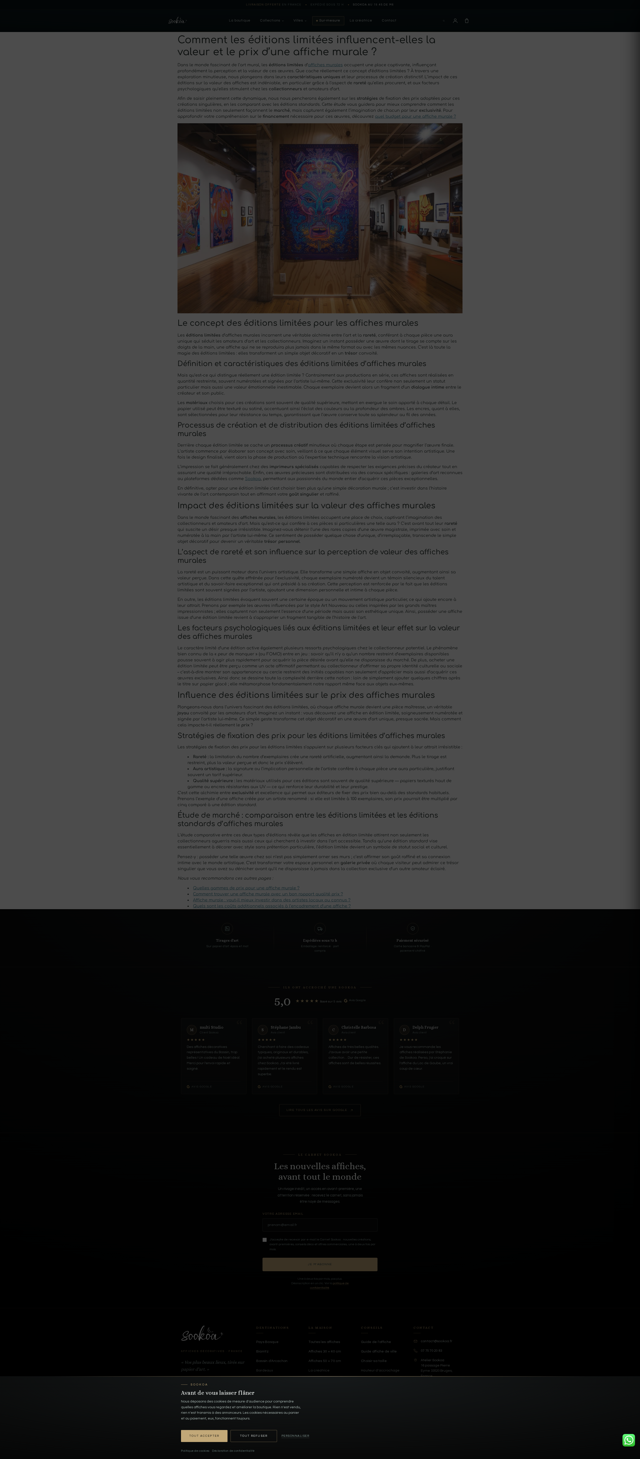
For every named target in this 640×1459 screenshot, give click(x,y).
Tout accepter (204, 1435)
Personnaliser (295, 1435)
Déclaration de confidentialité (233, 1450)
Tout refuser (254, 1435)
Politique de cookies (195, 1450)
